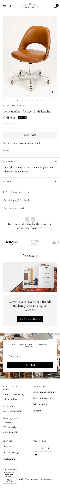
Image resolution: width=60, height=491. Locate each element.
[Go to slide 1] (17, 100)
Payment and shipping (44, 391)
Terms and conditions (44, 398)
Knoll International (14, 106)
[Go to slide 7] (32, 100)
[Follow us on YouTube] (36, 454)
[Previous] (4, 100)
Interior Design (11, 452)
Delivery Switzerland (19, 192)
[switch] (9, 480)
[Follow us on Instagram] (42, 448)
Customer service (17, 208)
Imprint (37, 410)
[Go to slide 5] (27, 100)
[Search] (10, 6)
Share (6, 149)
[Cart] (55, 6)
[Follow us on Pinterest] (48, 448)
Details (7, 181)
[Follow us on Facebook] (36, 448)
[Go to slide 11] (42, 100)
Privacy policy (40, 404)
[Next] (55, 100)
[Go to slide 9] (37, 100)
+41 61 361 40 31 (10, 406)
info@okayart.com (12, 410)
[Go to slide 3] (22, 100)
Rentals (7, 446)
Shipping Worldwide (19, 200)
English (8, 469)
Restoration (9, 458)
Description (9, 161)
